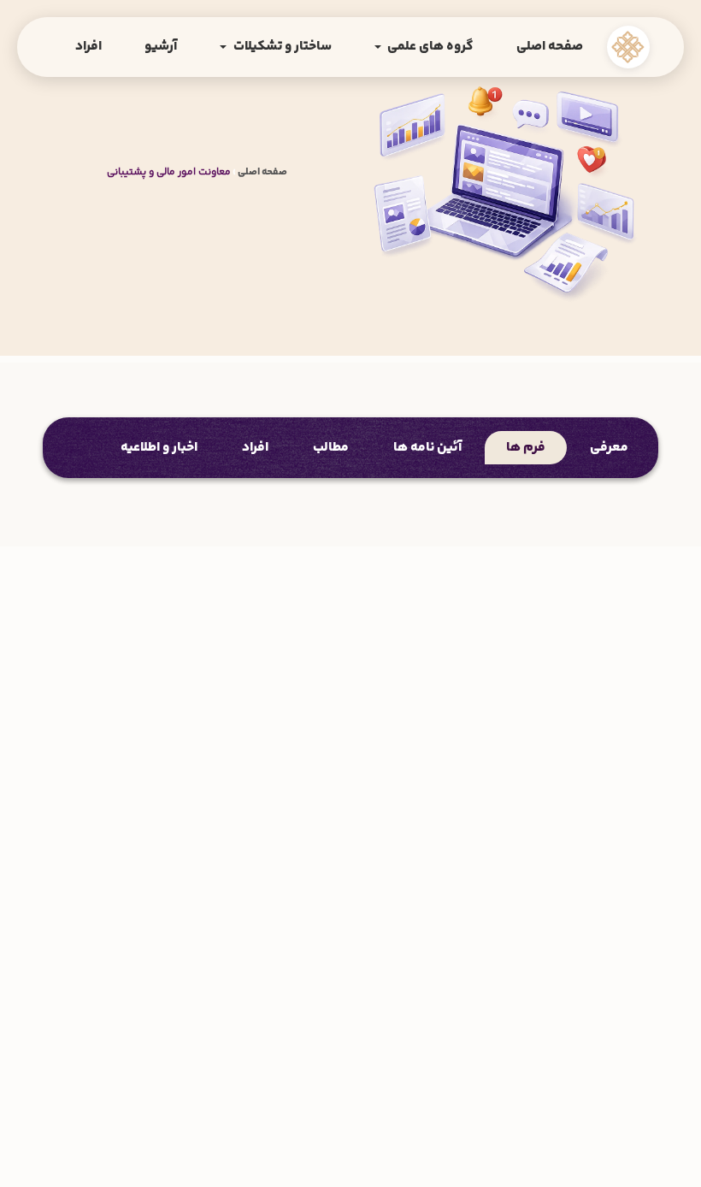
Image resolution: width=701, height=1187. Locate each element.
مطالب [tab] (331, 447)
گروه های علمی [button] (429, 46)
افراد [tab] (255, 447)
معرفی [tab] (609, 447)
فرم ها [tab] (525, 447)
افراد (88, 46)
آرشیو (160, 46)
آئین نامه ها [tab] (427, 447)
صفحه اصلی (549, 46)
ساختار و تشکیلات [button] (281, 46)
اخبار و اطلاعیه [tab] (159, 447)
